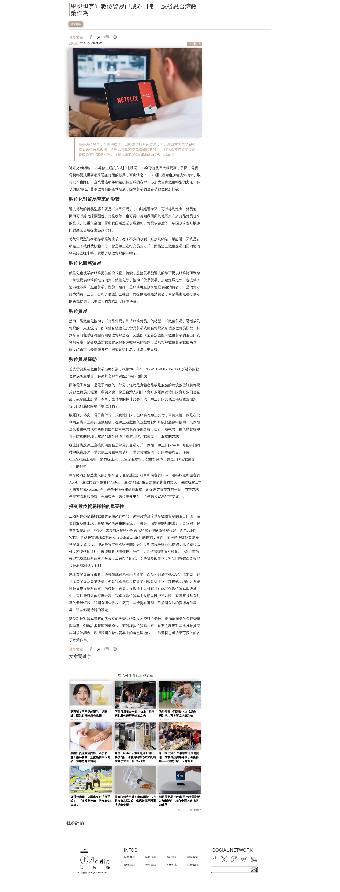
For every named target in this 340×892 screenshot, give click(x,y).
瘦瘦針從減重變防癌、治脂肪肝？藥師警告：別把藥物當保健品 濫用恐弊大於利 (90, 757)
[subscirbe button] (254, 870)
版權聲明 (192, 865)
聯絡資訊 (129, 865)
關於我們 (129, 856)
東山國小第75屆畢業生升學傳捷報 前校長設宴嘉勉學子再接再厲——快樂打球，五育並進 (179, 757)
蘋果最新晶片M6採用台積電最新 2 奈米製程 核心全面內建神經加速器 (179, 800)
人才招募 (171, 865)
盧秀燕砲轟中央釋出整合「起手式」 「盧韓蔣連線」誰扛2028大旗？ (90, 800)
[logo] (90, 858)
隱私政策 (192, 856)
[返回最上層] (328, 880)
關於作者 (150, 856)
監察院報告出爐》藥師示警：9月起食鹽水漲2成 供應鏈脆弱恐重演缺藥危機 (135, 800)
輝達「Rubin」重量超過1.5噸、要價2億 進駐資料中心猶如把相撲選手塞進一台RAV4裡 (135, 757)
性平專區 (150, 865)
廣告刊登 (171, 856)
